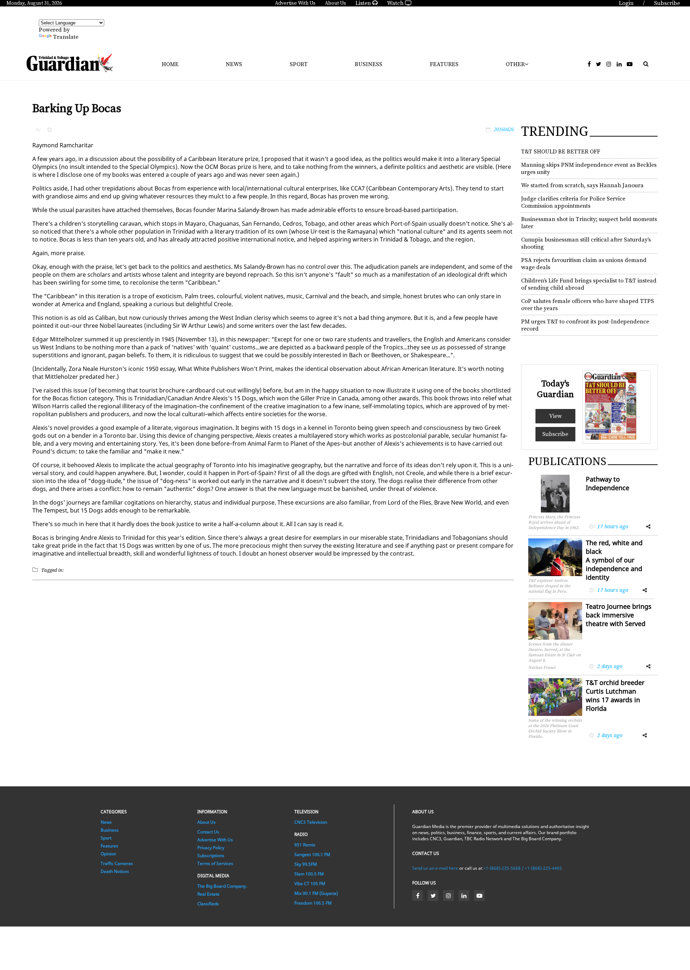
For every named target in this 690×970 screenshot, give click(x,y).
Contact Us (208, 832)
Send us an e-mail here (435, 868)
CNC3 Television (310, 822)
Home (170, 64)
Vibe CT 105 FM (309, 884)
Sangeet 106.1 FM (312, 854)
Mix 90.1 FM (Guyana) (316, 893)
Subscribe (555, 434)
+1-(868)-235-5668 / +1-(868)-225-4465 (522, 868)
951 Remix (304, 845)
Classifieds (208, 904)
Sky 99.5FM (305, 864)
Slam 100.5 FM (309, 874)
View (555, 416)
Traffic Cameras (117, 863)
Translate (65, 37)
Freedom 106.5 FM (313, 903)
